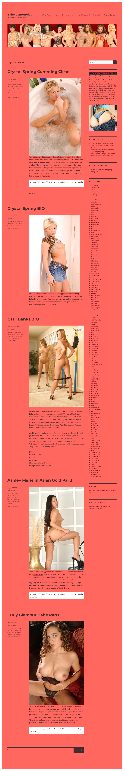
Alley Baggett (95, 194)
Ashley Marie (38, 574)
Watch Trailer (47, 15)
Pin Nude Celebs (94, 490)
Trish (92, 464)
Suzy (92, 450)
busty (9, 334)
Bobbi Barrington (96, 234)
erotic (12, 630)
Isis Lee (93, 300)
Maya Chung (95, 375)
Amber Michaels (96, 200)
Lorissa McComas (96, 365)
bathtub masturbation (14, 84)
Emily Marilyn (95, 281)
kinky (17, 336)
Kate (92, 332)
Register (65, 15)
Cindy (92, 259)
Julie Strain (94, 326)
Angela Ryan (95, 210)
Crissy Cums (94, 261)
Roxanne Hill (95, 426)
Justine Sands (95, 330)
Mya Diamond (95, 395)
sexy (13, 636)
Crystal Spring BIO (26, 208)
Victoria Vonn (95, 472)
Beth (92, 232)
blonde (13, 221)
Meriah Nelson (95, 379)
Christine (94, 257)
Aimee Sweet (95, 188)
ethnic (9, 497)
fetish (9, 89)
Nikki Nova (94, 403)
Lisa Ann (93, 361)
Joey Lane (94, 322)
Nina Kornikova (95, 407)
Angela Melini (95, 208)
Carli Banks (11, 329)
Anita (92, 214)
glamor (14, 632)
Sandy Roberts (95, 440)
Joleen (93, 324)
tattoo (12, 95)
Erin (92, 283)
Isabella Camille (95, 295)
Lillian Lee (94, 357)
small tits (19, 93)
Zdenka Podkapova (96, 477)
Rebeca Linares (95, 418)
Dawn (92, 277)
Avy (92, 228)
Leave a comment (13, 97)
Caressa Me (94, 245)
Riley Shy (93, 424)
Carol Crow (94, 249)
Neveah (93, 399)
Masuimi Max (95, 373)
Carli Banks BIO (23, 319)
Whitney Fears (95, 475)
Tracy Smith (94, 462)
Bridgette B (94, 236)
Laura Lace (94, 342)
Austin (93, 226)
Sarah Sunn (94, 442)
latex (9, 501)
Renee (93, 422)
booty (9, 495)
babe (9, 221)
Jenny (92, 312)
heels (13, 336)
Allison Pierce (95, 196)
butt (13, 495)
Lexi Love (94, 352)
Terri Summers (95, 460)
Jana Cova (94, 310)
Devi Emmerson (96, 279)
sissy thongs (73, 580)
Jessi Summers (95, 318)
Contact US (97, 15)
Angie (92, 212)
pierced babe (11, 93)
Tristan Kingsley (96, 466)
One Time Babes (96, 409)
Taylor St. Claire (95, 454)
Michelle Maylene (96, 389)
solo (8, 95)
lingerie (13, 501)
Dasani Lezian (95, 275)
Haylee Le (94, 293)
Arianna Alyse (40, 706)
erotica (14, 334)
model (13, 338)
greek (18, 632)
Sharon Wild (95, 444)
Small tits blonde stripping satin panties (103, 154)
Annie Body (94, 218)
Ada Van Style (95, 186)
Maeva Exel (94, 371)
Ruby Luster (94, 428)
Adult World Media (70, 422)
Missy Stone (94, 393)
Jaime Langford (95, 308)
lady (19, 499)
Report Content (110, 15)
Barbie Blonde (95, 230)
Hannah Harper (96, 289)
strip (20, 636)
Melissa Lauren (95, 377)
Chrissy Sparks (95, 255)
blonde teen (11, 86)
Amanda (93, 198)
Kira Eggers (94, 336)
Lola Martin (94, 363)
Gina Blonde (94, 285)
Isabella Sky (94, 297)
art (8, 493)
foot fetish (17, 91)
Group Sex (94, 287)
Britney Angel (95, 238)
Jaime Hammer (95, 306)
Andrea (93, 206)
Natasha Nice (95, 397)
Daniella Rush (95, 269)
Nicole (93, 401)
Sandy (93, 438)
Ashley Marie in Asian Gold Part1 (39, 480)
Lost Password (84, 15)
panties (17, 338)
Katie (92, 334)
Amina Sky (94, 202)
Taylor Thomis (95, 456)
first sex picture (16, 89)
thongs (9, 503)
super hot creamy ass (54, 577)
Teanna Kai (94, 458)
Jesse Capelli (94, 316)
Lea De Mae (94, 344)
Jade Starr (94, 304)
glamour (10, 499)
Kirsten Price (95, 338)
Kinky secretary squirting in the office (102, 156)
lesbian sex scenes (58, 436)
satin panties (68, 433)
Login (74, 15)
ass (15, 493)
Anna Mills (94, 216)
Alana (92, 190)
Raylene (93, 416)
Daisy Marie (94, 267)
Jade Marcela (95, 302)
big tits (13, 332)
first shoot (10, 91)
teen (18, 501)
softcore (9, 340)
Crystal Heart (95, 263)
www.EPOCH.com (101, 506)
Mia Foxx (94, 383)
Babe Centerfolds (19, 14)
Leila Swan (94, 350)
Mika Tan (94, 391)
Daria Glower (95, 273)
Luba (92, 367)
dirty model (19, 86)
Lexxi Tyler (94, 354)
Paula (92, 411)
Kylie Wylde (94, 340)
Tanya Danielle (95, 452)
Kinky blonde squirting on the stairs (102, 143)
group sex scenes (55, 299)
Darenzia (93, 271)
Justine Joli (94, 328)
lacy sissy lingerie (65, 712)
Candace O (94, 243)
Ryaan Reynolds (96, 432)
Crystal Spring (34, 157)
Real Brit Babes (105, 490)
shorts (20, 223)
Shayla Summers (96, 446)
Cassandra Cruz (95, 253)
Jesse (92, 314)
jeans (9, 223)
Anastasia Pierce (96, 204)
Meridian (93, 381)
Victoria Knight (95, 470)
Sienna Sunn (95, 448)
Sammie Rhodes (96, 436)
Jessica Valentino (96, 320)
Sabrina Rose (95, 434)
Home (57, 15)
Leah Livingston (96, 346)
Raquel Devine (95, 413)
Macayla (93, 369)
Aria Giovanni (95, 220)
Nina (92, 405)
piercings (14, 223)
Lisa (92, 359)
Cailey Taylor (95, 241)
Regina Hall (94, 420)
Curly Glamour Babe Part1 (33, 615)
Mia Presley (94, 385)
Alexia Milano (95, 192)
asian (11, 493)
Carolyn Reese (95, 251)
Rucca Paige (94, 430)
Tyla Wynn (94, 468)
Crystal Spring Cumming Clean (38, 71)
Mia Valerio (94, 387)
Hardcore (94, 291)
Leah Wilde (94, 348)
